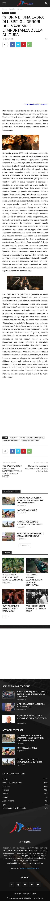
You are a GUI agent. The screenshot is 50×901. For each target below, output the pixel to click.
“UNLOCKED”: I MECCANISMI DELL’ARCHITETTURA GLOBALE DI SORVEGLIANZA (34, 580)
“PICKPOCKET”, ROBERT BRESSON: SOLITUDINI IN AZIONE (36, 608)
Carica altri (24, 545)
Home (4, 9)
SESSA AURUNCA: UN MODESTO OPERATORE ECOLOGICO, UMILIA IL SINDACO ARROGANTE (30, 500)
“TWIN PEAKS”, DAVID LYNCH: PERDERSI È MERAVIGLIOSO (10, 608)
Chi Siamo (17, 894)
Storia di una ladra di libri (30, 440)
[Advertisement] (25, 75)
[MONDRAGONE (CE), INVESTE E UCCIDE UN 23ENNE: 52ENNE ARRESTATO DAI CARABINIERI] (8, 695)
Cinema (20, 9)
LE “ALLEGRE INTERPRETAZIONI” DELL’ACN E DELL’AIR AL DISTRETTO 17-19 (32, 718)
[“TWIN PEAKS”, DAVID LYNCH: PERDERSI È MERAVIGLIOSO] (13, 596)
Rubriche (12, 9)
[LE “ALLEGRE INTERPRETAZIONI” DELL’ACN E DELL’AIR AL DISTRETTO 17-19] (8, 719)
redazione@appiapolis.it (29, 868)
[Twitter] (18, 884)
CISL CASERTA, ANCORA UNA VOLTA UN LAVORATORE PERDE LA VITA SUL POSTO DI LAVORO (12, 471)
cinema (22, 438)
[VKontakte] (31, 884)
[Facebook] (11, 884)
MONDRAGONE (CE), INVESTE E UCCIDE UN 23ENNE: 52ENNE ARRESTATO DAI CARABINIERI (32, 694)
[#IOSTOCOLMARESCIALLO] (8, 513)
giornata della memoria (35, 438)
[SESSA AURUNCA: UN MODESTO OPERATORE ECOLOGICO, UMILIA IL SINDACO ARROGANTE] (8, 501)
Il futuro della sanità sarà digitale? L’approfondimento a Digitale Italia (36, 468)
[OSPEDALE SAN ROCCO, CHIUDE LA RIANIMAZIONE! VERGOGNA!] (8, 536)
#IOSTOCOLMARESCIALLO (27, 510)
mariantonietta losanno (11, 440)
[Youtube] (38, 884)
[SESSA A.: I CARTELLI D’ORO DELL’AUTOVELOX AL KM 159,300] (8, 524)
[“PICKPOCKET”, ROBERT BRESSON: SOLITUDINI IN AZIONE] (37, 596)
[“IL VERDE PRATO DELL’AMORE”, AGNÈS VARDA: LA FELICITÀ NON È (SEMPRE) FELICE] (13, 565)
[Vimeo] (25, 884)
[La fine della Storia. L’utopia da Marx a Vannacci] (8, 707)
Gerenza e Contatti (29, 894)
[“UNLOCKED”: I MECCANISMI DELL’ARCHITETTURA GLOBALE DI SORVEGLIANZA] (37, 565)
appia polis (13, 438)
